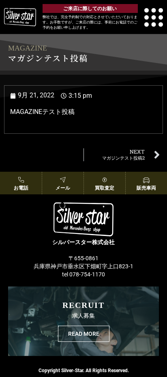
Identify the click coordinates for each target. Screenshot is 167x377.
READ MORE (83, 334)
